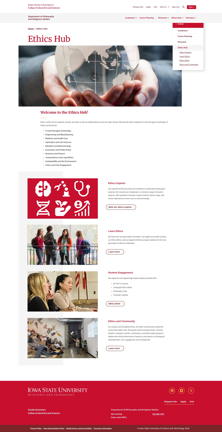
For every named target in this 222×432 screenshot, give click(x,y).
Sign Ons (176, 7)
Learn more (114, 252)
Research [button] (162, 18)
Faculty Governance (37, 410)
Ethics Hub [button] (176, 18)
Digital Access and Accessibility (79, 428)
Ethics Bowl (184, 61)
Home (31, 29)
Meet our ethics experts (120, 207)
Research (182, 42)
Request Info (138, 7)
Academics (183, 31)
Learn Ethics (185, 57)
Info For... (163, 7)
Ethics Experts (185, 52)
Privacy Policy (36, 428)
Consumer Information (102, 428)
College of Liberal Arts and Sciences (44, 8)
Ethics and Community (189, 65)
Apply (148, 7)
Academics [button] (130, 18)
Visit (155, 7)
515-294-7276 (158, 414)
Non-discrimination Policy (53, 428)
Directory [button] (190, 18)
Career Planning (147, 18)
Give (191, 7)
